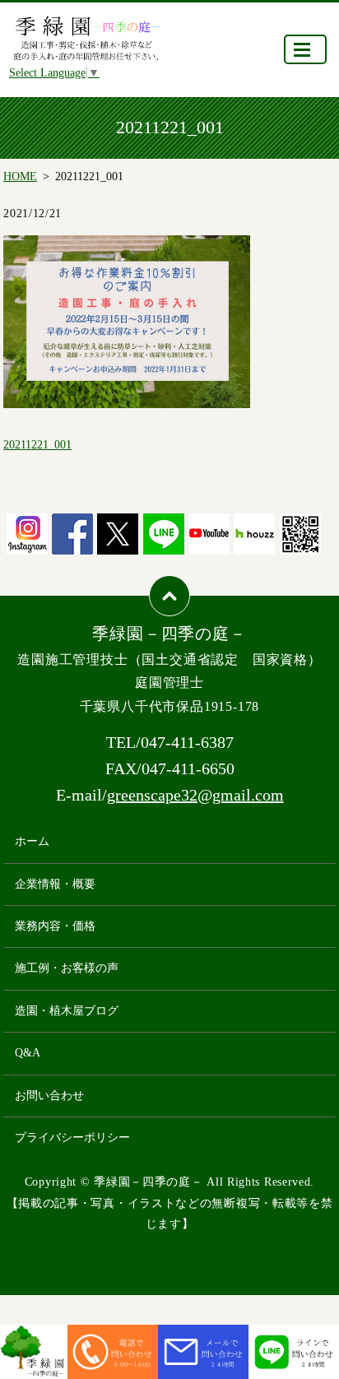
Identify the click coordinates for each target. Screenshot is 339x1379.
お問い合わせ (49, 1095)
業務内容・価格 (55, 926)
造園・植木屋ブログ (66, 1011)
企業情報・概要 (55, 884)
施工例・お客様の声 (66, 968)
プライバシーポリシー (72, 1137)
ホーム (32, 841)
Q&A (27, 1053)
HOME (20, 176)
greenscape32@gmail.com (195, 795)
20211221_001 (37, 445)
